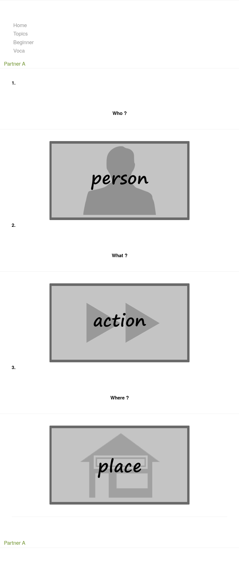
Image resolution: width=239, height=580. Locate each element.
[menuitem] (120, 25)
